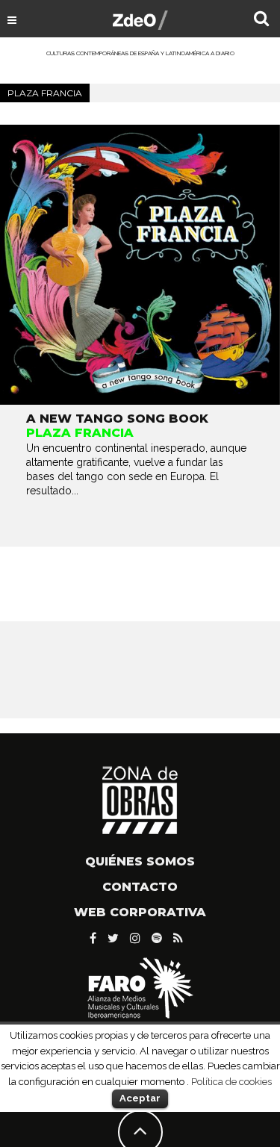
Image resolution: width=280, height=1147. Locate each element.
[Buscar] (261, 20)
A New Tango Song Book (117, 418)
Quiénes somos (140, 861)
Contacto (140, 887)
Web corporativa (140, 912)
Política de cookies (231, 1081)
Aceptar (140, 1098)
